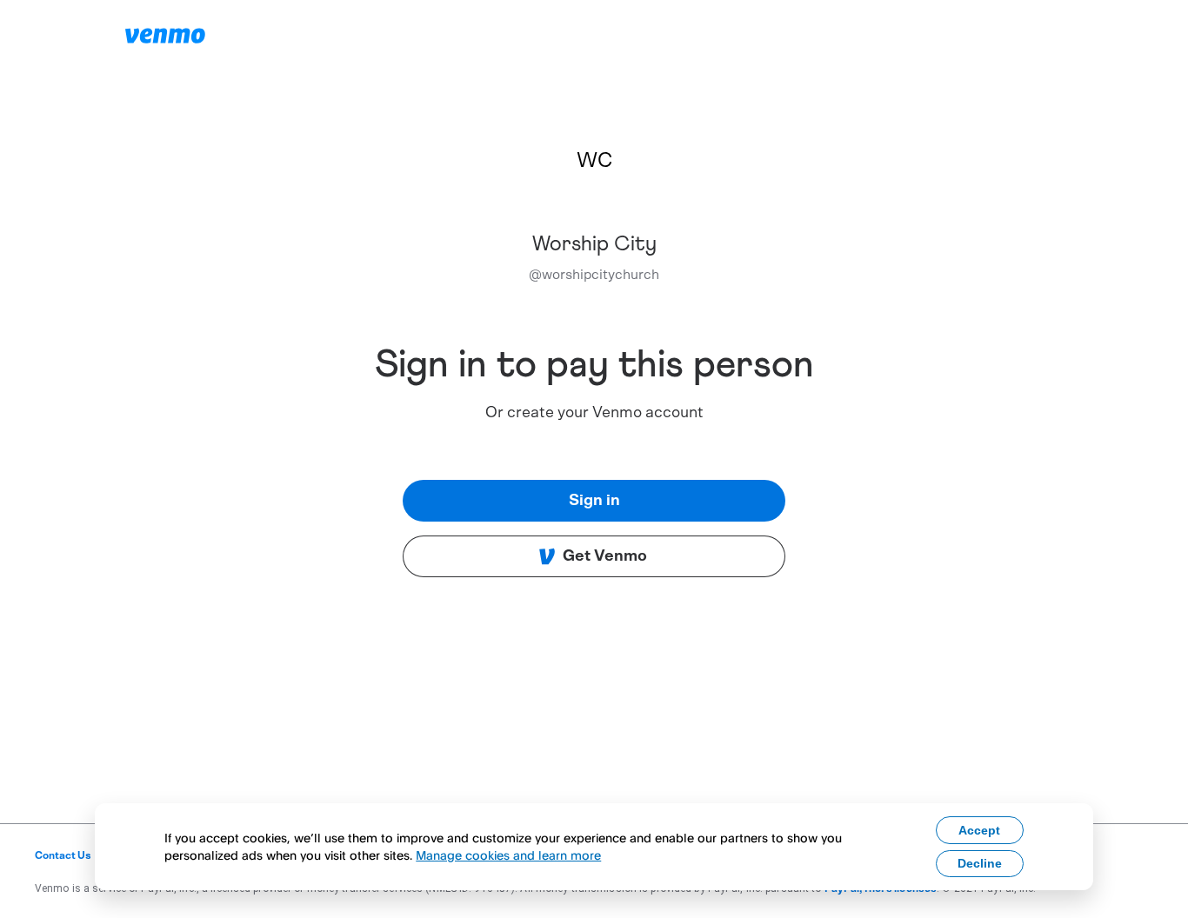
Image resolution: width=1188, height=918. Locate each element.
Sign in (594, 501)
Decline (980, 863)
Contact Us (63, 855)
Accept (979, 830)
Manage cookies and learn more (508, 855)
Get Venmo (605, 556)
